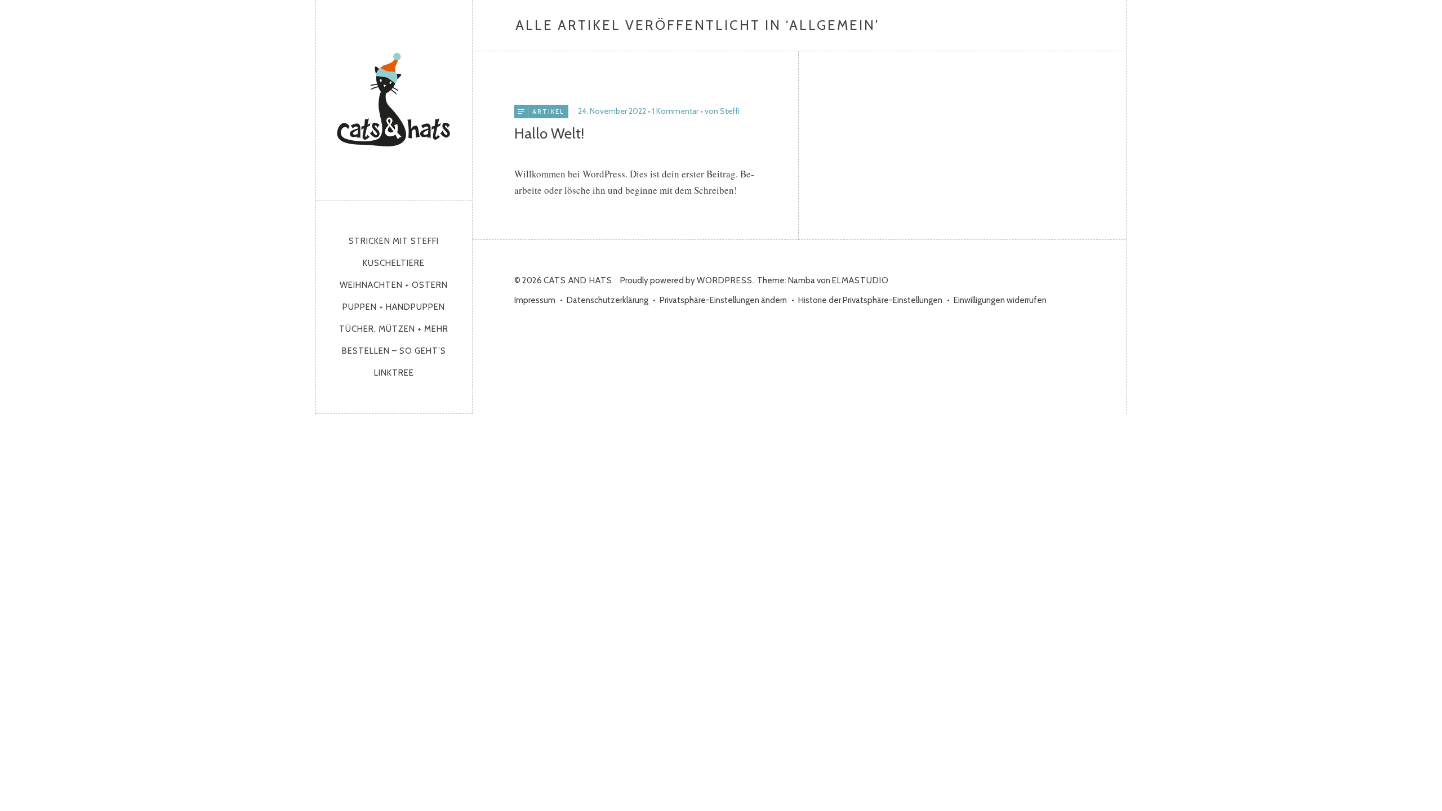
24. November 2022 (612, 111)
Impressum (534, 300)
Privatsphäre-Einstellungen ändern (723, 300)
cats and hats (394, 97)
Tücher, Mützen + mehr (393, 329)
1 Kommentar (675, 111)
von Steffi (722, 111)
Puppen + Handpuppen (393, 307)
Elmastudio (860, 280)
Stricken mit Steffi (394, 241)
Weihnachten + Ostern (394, 285)
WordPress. (726, 280)
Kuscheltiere (394, 263)
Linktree (394, 373)
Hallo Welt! (549, 133)
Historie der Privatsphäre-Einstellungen (870, 300)
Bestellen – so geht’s (394, 351)
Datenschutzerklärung (607, 300)
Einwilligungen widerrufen (1000, 300)
